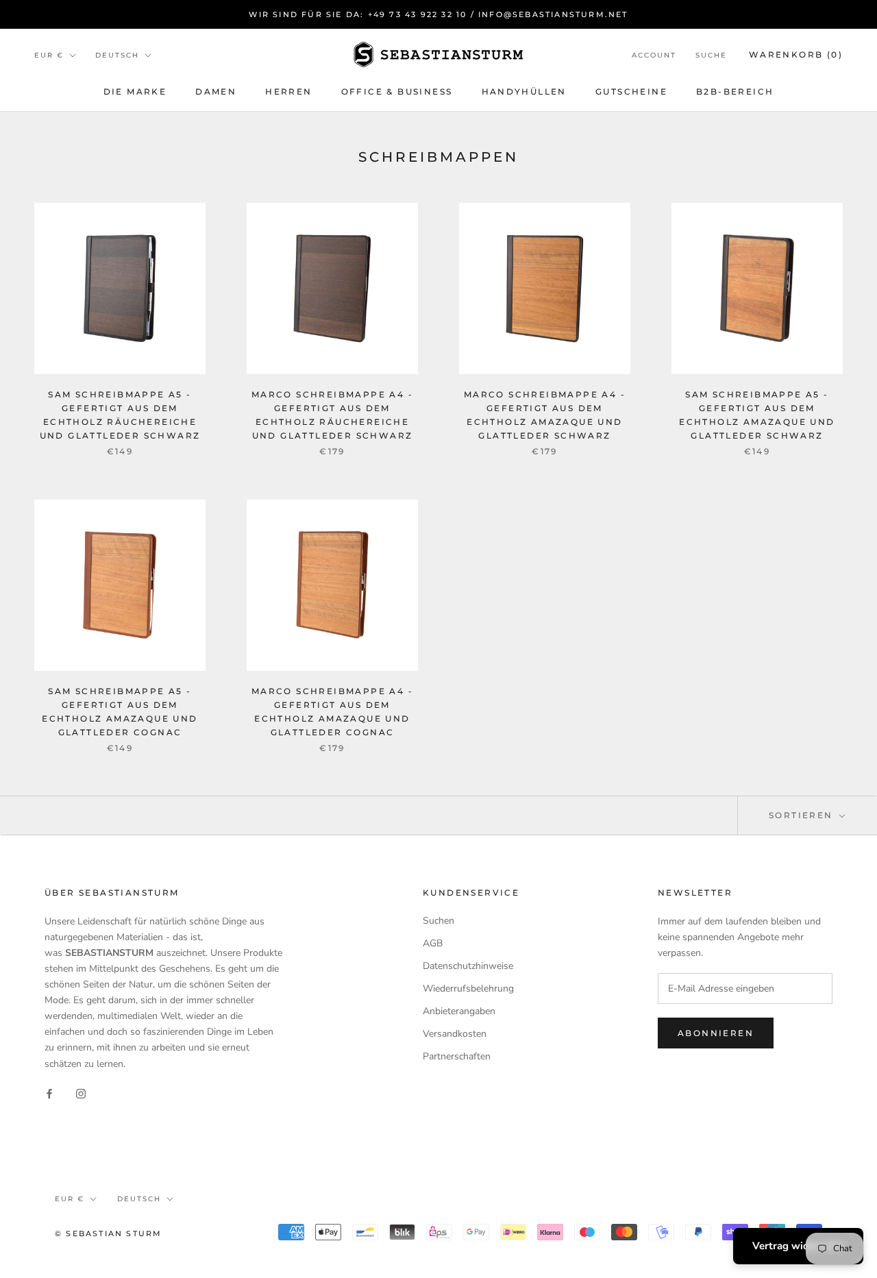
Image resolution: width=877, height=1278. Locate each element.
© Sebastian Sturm (108, 1233)
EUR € (49, 55)
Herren (288, 91)
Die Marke (135, 91)
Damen (215, 91)
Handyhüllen (524, 91)
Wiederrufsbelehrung (468, 988)
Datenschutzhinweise (468, 965)
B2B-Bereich (735, 91)
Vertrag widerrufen (798, 1246)
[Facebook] (49, 1093)
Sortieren (803, 815)
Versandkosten (454, 1033)
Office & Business (397, 91)
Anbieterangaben (459, 1011)
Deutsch (117, 55)
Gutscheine (631, 91)
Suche (711, 55)
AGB (433, 943)
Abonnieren (716, 1033)
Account (654, 55)
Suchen (438, 920)
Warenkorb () (796, 54)
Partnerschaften (457, 1056)
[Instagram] (81, 1093)
